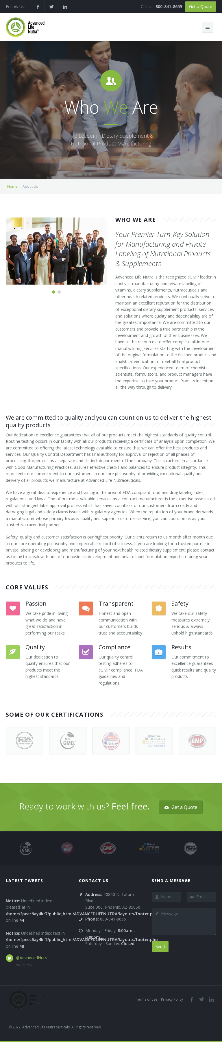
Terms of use (146, 999)
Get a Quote (200, 6)
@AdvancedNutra (32, 957)
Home (12, 186)
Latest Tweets (24, 880)
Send (160, 946)
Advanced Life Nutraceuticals (46, 1027)
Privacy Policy (172, 999)
